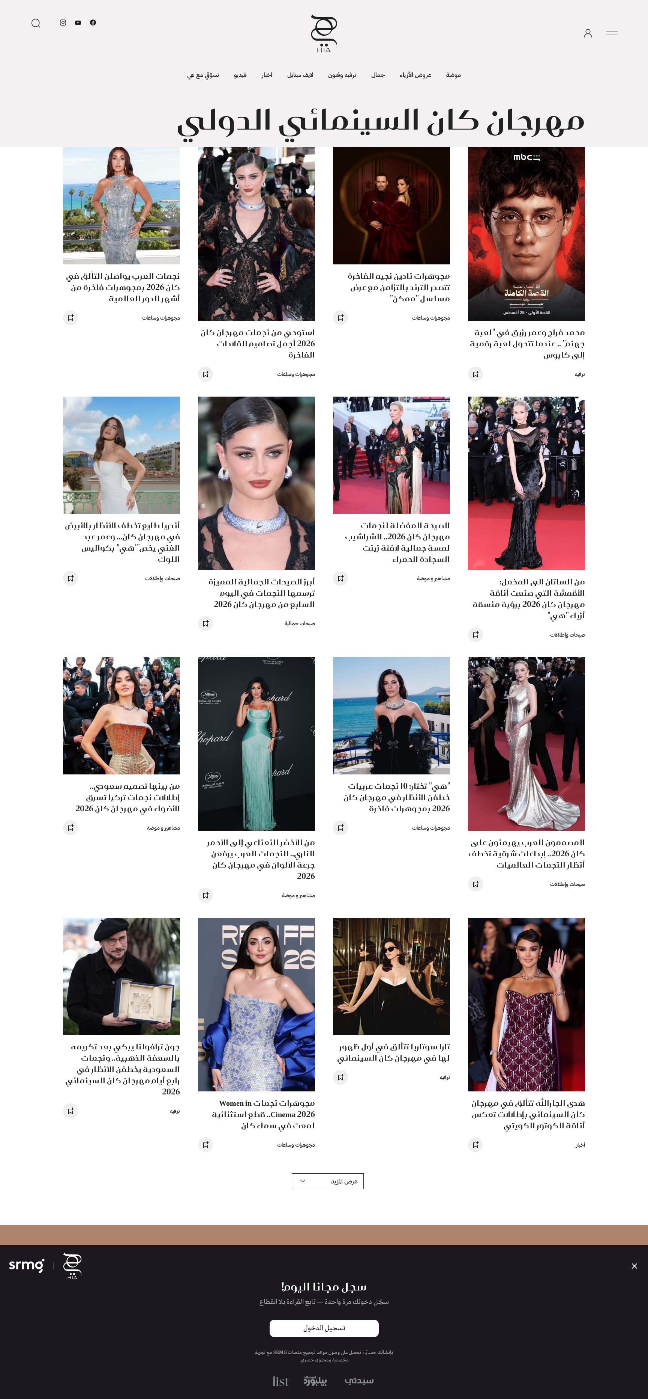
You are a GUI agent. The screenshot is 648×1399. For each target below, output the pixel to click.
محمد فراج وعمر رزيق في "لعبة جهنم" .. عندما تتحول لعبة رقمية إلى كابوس (527, 343)
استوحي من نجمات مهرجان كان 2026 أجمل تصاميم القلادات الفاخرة (258, 343)
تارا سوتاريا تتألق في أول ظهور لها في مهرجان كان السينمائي (393, 1052)
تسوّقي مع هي (203, 74)
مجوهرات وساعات (431, 317)
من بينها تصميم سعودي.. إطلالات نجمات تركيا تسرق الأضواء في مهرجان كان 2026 (127, 797)
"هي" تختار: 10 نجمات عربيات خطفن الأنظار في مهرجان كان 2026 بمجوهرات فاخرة (397, 797)
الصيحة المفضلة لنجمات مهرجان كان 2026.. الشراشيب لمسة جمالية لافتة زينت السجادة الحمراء (397, 542)
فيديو (240, 74)
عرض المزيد (344, 1181)
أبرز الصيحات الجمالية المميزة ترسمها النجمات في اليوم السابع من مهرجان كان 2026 (261, 593)
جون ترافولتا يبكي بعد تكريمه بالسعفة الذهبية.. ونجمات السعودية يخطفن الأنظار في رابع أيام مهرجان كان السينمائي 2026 (122, 1069)
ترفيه (580, 374)
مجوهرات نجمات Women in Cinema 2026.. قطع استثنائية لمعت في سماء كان (263, 1114)
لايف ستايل (300, 74)
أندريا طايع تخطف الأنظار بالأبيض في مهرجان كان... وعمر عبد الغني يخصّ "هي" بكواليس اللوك (122, 542)
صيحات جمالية (300, 623)
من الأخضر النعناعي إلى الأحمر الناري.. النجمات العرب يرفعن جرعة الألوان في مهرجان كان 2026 (261, 859)
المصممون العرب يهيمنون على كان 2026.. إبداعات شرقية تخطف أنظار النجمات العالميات (526, 853)
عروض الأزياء (415, 74)
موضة (453, 74)
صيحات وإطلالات (567, 634)
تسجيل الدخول (324, 1328)
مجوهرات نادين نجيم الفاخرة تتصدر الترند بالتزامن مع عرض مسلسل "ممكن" (399, 287)
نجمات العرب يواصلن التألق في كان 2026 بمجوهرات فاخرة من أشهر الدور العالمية (123, 287)
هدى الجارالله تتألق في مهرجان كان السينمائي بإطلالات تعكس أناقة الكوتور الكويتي (528, 1114)
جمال (378, 74)
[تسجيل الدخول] (588, 33)
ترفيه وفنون (342, 74)
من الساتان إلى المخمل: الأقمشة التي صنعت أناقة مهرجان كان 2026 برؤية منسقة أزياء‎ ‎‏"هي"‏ (528, 598)
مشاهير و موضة (433, 578)
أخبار (267, 74)
